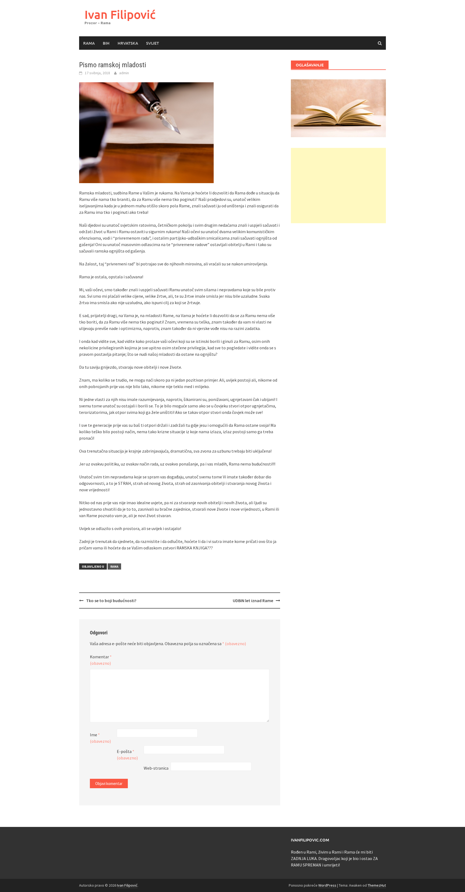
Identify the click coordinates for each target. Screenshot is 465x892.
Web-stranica (156, 768)
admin (124, 72)
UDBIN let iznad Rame (253, 600)
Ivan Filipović (120, 14)
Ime (100, 738)
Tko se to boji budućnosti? (111, 600)
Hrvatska (128, 43)
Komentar (101, 660)
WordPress (327, 885)
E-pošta (127, 754)
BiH (106, 43)
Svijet (152, 43)
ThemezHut (377, 885)
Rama (89, 43)
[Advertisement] (338, 185)
